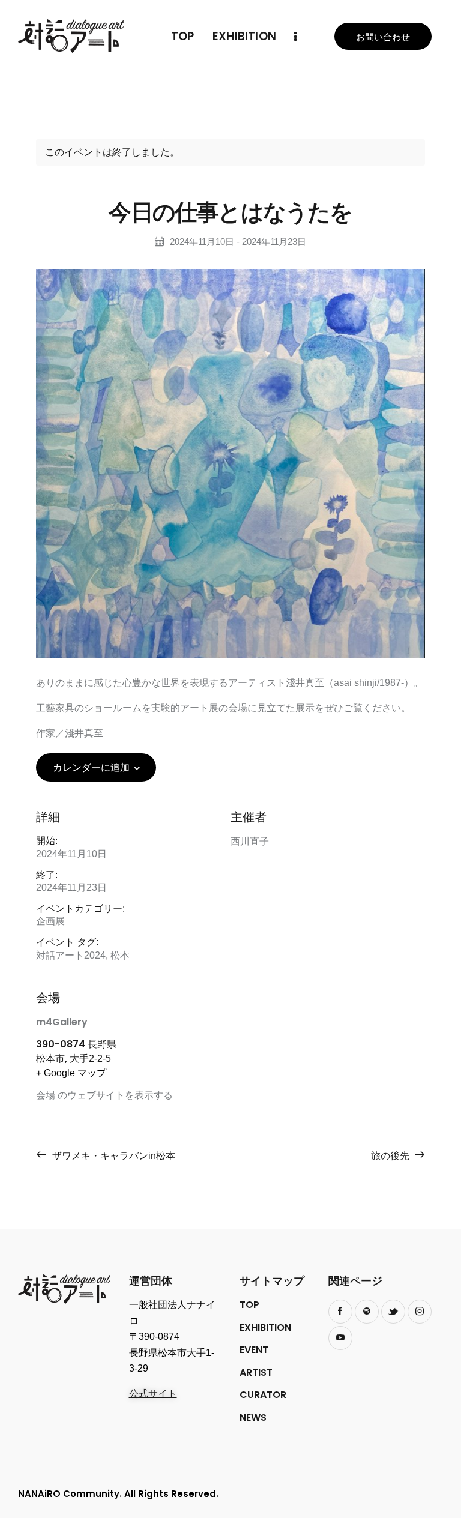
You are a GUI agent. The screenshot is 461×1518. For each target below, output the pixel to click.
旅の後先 (391, 1156)
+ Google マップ (71, 1073)
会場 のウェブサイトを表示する (104, 1095)
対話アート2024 (71, 955)
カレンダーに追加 (91, 767)
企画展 (50, 921)
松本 (120, 955)
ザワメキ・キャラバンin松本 (112, 1156)
